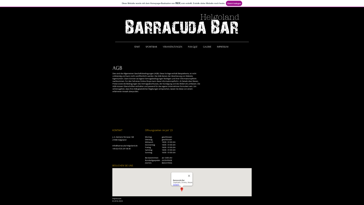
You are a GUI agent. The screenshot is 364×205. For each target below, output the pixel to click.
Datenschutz (128, 198)
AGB (137, 198)
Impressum (116, 198)
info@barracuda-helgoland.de (124, 145)
